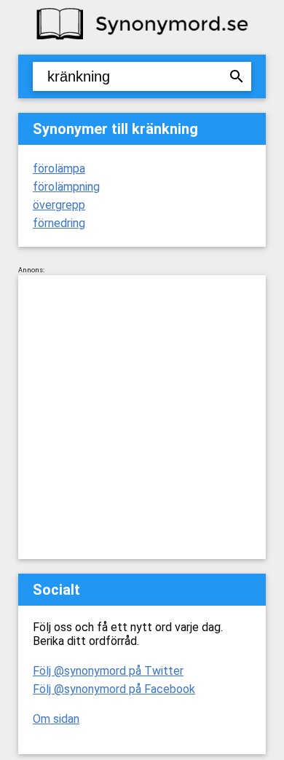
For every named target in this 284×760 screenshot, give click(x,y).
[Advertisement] (142, 417)
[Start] (142, 38)
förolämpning (66, 187)
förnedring (59, 223)
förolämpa (59, 168)
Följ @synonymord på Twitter (108, 671)
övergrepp (59, 205)
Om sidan (56, 719)
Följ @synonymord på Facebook (114, 689)
